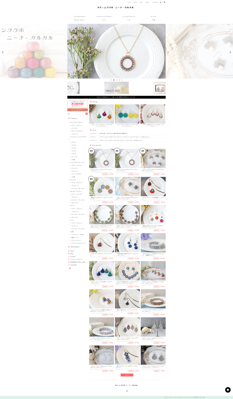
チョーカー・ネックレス (77, 188)
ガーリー (104, 20)
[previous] (3, 52)
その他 (153, 20)
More (127, 375)
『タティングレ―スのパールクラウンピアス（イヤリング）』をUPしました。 (121, 140)
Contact (147, 2)
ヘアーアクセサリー (76, 174)
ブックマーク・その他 (77, 234)
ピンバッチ (74, 156)
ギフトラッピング (76, 240)
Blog (141, 2)
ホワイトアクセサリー (77, 131)
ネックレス (74, 128)
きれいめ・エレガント (79, 20)
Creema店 (155, 2)
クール (128, 20)
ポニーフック (75, 203)
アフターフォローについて (78, 243)
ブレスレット (75, 134)
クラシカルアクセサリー (80, 16)
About (135, 2)
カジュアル (153, 16)
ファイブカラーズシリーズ (128, 16)
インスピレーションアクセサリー (104, 16)
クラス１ (73, 142)
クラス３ (73, 148)
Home (129, 2)
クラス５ (73, 153)
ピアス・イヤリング (76, 125)
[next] (230, 52)
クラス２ (73, 145)
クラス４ (73, 151)
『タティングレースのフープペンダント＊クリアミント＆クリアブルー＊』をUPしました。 (125, 137)
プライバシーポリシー (76, 259)
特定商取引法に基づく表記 (77, 262)
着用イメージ (75, 237)
